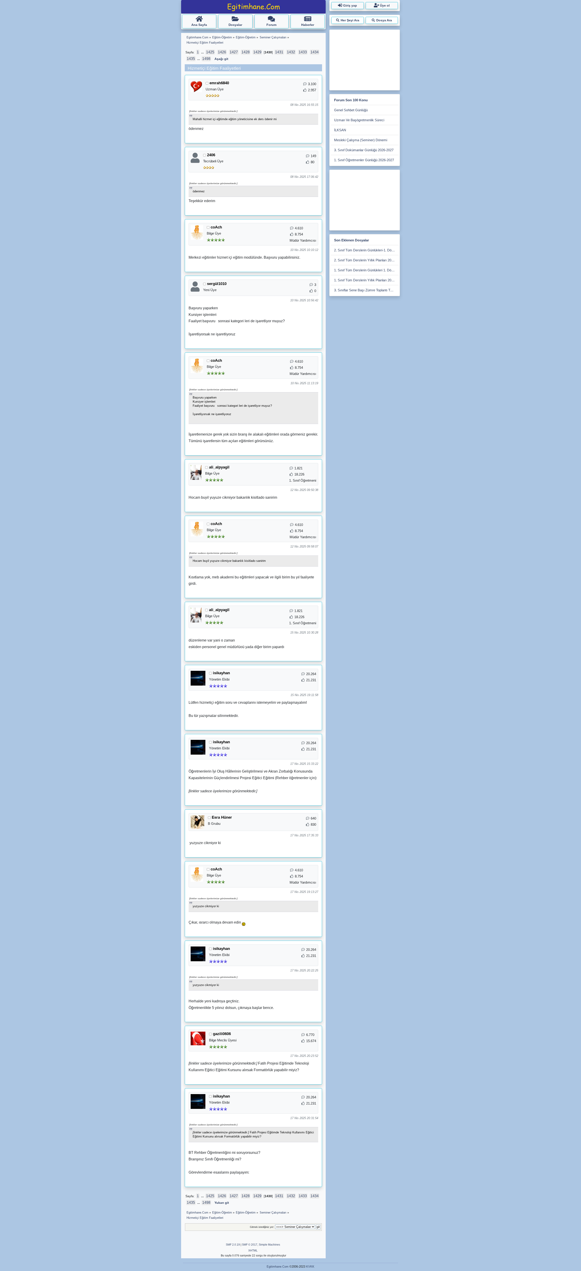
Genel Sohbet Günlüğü (351, 110)
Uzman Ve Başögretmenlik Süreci (359, 120)
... (203, 52)
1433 (303, 52)
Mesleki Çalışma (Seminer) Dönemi (360, 140)
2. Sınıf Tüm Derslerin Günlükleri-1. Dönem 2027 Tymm (366, 250)
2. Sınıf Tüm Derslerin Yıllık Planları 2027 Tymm (366, 260)
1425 (210, 52)
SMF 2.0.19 (233, 1244)
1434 (314, 52)
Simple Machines (269, 1244)
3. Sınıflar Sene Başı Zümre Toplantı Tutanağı (366, 290)
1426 (222, 52)
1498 (206, 59)
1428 (245, 52)
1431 (279, 52)
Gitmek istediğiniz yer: (262, 1227)
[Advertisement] (364, 59)
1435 (191, 59)
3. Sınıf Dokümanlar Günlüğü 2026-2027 (364, 150)
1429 (257, 52)
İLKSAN (340, 130)
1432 (291, 52)
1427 (234, 52)
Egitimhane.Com (277, 1266)
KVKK (310, 1266)
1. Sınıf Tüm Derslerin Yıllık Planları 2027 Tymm (366, 280)
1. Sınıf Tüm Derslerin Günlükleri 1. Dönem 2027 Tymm (366, 270)
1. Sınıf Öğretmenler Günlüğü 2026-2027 (364, 160)
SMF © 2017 (249, 1244)
